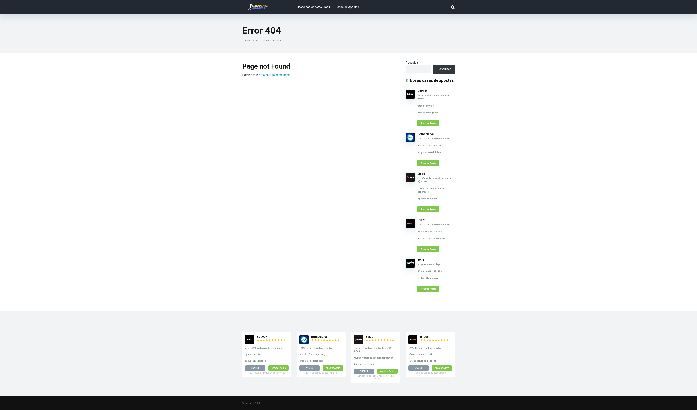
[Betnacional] (410, 141)
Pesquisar (412, 62)
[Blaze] (410, 180)
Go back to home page (275, 75)
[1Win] (410, 267)
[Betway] (410, 97)
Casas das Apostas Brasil (313, 7)
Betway (422, 91)
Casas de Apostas (347, 7)
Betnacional (425, 134)
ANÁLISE (255, 368)
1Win (420, 260)
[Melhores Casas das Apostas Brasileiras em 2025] (258, 6)
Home (248, 40)
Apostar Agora (428, 123)
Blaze (421, 174)
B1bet (421, 220)
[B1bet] (410, 227)
